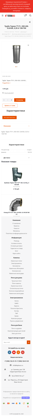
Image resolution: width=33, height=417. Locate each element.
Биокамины (16, 266)
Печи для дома (16, 278)
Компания (16, 220)
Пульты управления (16, 321)
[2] (5, 76)
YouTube (14, 352)
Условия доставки (16, 246)
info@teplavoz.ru (18, 365)
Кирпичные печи (16, 286)
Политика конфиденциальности (16, 233)
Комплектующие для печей (16, 331)
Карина (16, 306)
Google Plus (22, 352)
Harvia (16, 301)
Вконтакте (9, 352)
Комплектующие (16, 318)
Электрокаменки (16, 298)
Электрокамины (16, 263)
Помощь (16, 241)
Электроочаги (16, 271)
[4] (8, 76)
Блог (16, 251)
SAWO (16, 303)
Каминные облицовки (16, 268)
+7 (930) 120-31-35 (23, 361)
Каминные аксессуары (16, 273)
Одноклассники (18, 352)
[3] (6, 76)
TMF (16, 313)
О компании (16, 223)
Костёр (16, 311)
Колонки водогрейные (16, 291)
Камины (16, 258)
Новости (16, 228)
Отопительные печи (16, 288)
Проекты (16, 226)
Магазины (16, 231)
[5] (10, 76)
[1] (3, 76)
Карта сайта (16, 253)
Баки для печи (16, 333)
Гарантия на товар (17, 248)
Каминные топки (16, 261)
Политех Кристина (17, 308)
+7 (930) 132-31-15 (10, 361)
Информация (16, 238)
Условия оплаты (16, 243)
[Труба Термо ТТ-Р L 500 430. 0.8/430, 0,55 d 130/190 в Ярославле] (16, 55)
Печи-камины (16, 283)
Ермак (16, 316)
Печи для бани (16, 325)
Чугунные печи (16, 281)
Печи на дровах (16, 328)
